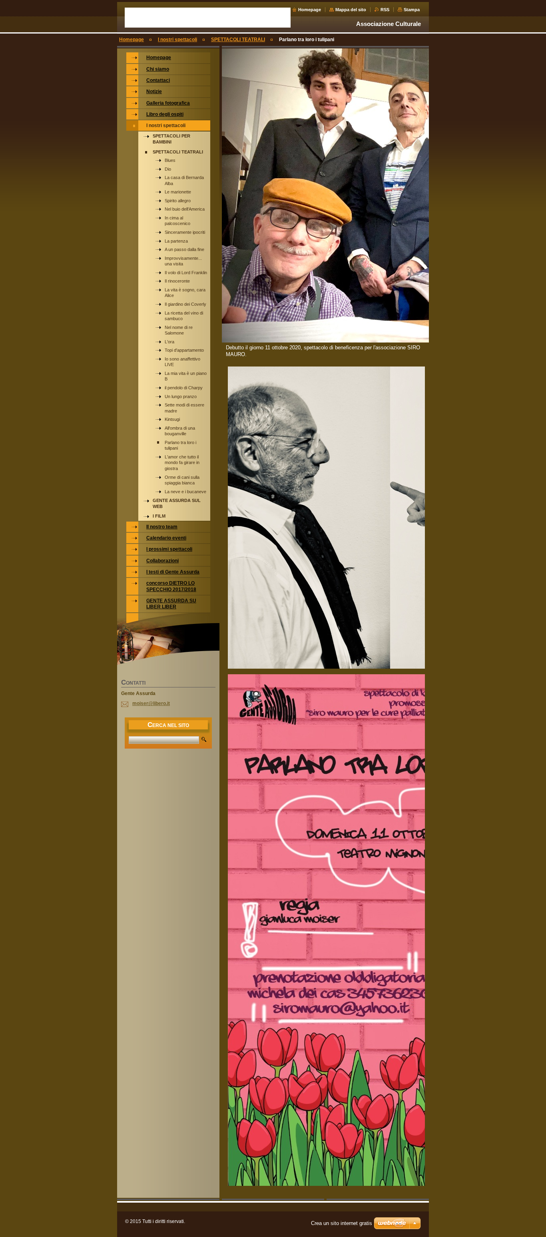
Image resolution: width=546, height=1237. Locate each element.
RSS (385, 9)
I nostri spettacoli (177, 39)
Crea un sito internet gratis (341, 1223)
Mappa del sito (350, 9)
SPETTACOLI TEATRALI (238, 39)
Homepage (309, 9)
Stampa (412, 9)
